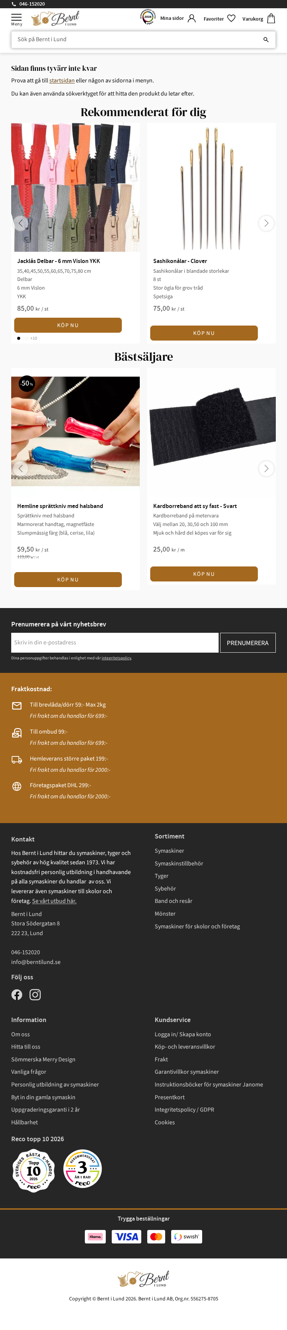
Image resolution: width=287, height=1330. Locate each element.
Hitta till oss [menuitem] (25, 1047)
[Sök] (266, 39)
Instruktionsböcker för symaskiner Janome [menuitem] (209, 1084)
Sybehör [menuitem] (165, 889)
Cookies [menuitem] (165, 1122)
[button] (16, 17)
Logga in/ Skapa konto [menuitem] (183, 1034)
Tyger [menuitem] (162, 876)
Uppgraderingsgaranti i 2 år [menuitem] (45, 1110)
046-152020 (32, 4)
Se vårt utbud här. (54, 901)
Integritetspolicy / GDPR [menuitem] (184, 1110)
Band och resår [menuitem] (173, 901)
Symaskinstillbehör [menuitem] (179, 863)
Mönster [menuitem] (165, 914)
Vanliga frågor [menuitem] (28, 1072)
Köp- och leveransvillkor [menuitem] (185, 1047)
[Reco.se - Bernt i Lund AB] (148, 18)
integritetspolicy (116, 658)
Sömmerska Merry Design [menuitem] (43, 1059)
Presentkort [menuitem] (170, 1097)
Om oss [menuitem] (20, 1034)
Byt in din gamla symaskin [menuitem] (43, 1097)
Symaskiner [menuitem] (169, 851)
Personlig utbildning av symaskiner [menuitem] (55, 1084)
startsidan (62, 80)
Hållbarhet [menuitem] (24, 1122)
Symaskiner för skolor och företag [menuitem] (197, 926)
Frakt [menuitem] (161, 1059)
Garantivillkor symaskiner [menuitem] (187, 1072)
